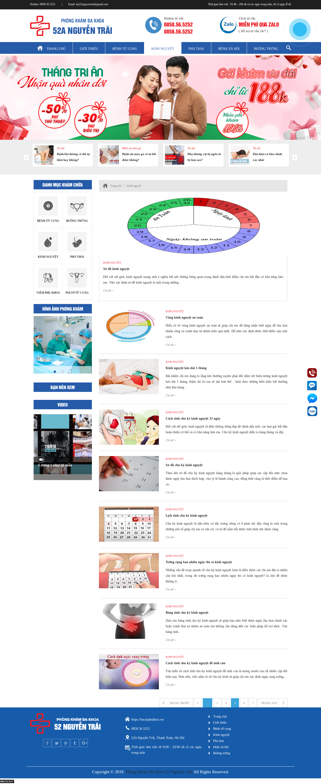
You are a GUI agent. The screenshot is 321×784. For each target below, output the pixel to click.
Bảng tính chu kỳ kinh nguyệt (187, 612)
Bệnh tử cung (124, 49)
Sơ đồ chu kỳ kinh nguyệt (184, 465)
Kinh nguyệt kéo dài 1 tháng (186, 368)
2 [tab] (62, 371)
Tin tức (61, 148)
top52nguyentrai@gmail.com (92, 4)
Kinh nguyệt (162, 49)
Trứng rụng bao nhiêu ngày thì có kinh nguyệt (199, 562)
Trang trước (179, 703)
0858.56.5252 (48, 4)
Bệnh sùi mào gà (131, 148)
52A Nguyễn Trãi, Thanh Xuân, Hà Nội (157, 738)
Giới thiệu (89, 49)
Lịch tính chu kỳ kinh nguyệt (186, 515)
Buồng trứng (266, 49)
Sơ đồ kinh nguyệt (116, 269)
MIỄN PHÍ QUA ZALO (259, 24)
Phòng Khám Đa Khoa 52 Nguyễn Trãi (159, 771)
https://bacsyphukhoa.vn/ (147, 719)
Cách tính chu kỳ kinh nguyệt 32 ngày (193, 418)
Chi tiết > (108, 290)
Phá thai (196, 49)
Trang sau (269, 703)
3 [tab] (69, 371)
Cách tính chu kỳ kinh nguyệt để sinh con (195, 663)
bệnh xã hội (221, 747)
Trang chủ (56, 49)
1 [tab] (54, 371)
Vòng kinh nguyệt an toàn (184, 317)
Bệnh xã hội (229, 49)
